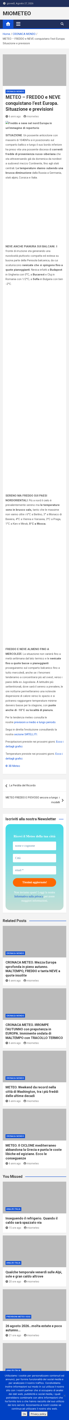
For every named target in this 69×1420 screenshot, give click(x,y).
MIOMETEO (17, 13)
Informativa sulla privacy (28, 896)
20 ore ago (15, 1281)
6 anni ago (15, 116)
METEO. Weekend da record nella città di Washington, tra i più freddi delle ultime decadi (32, 1091)
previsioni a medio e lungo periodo (35, 722)
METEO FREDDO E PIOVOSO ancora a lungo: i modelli (33, 800)
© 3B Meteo (13, 766)
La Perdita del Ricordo (22, 785)
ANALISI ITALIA (13, 1209)
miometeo (33, 116)
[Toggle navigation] (18, 24)
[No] (64, 1395)
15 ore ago (15, 1227)
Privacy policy (38, 1413)
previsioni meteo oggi (18, 1317)
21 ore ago (15, 1335)
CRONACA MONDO (15, 91)
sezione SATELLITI (25, 734)
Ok (24, 1413)
